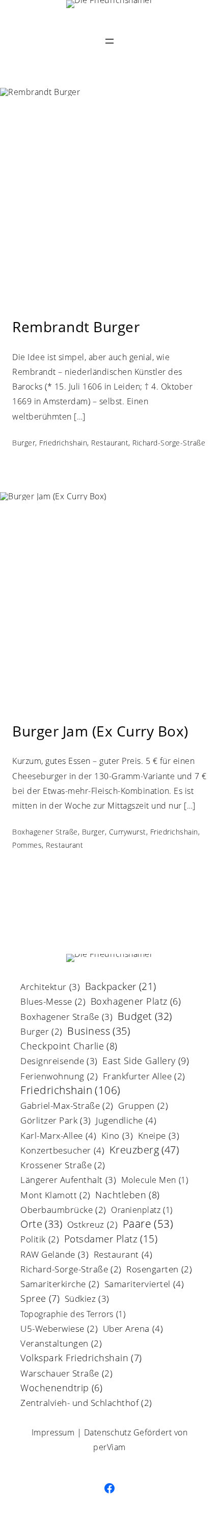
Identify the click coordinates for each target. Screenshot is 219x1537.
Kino (117, 1136)
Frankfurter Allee (144, 1077)
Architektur (50, 987)
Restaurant (109, 442)
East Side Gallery (145, 1061)
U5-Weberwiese (59, 1329)
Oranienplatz (142, 1210)
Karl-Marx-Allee (58, 1136)
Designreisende (59, 1061)
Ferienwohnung (59, 1077)
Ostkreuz (92, 1225)
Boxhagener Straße (45, 832)
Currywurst (127, 832)
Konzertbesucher (62, 1151)
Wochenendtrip (61, 1389)
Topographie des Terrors (72, 1315)
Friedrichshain (63, 442)
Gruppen (143, 1106)
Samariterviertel (144, 1284)
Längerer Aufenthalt (68, 1180)
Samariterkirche (59, 1285)
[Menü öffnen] (109, 41)
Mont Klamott (55, 1196)
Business (98, 1032)
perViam (109, 1447)
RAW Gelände (54, 1255)
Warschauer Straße (66, 1374)
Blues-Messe (53, 1002)
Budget (145, 1017)
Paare (148, 1225)
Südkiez (87, 1299)
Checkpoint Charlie (69, 1046)
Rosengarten (159, 1270)
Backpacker (120, 987)
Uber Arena (133, 1329)
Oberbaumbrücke (63, 1210)
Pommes (27, 845)
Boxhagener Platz (136, 1002)
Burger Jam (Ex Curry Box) (100, 732)
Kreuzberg (144, 1150)
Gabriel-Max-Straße (67, 1106)
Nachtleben (127, 1195)
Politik (39, 1240)
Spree (40, 1299)
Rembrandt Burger (76, 327)
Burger (23, 442)
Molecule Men (154, 1181)
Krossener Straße (62, 1166)
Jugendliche (126, 1121)
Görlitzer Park (55, 1121)
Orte (41, 1225)
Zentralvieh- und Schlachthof (86, 1403)
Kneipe (159, 1136)
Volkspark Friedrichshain (81, 1358)
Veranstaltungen (61, 1344)
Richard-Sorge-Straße (168, 442)
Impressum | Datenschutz (81, 1432)
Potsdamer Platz (111, 1239)
